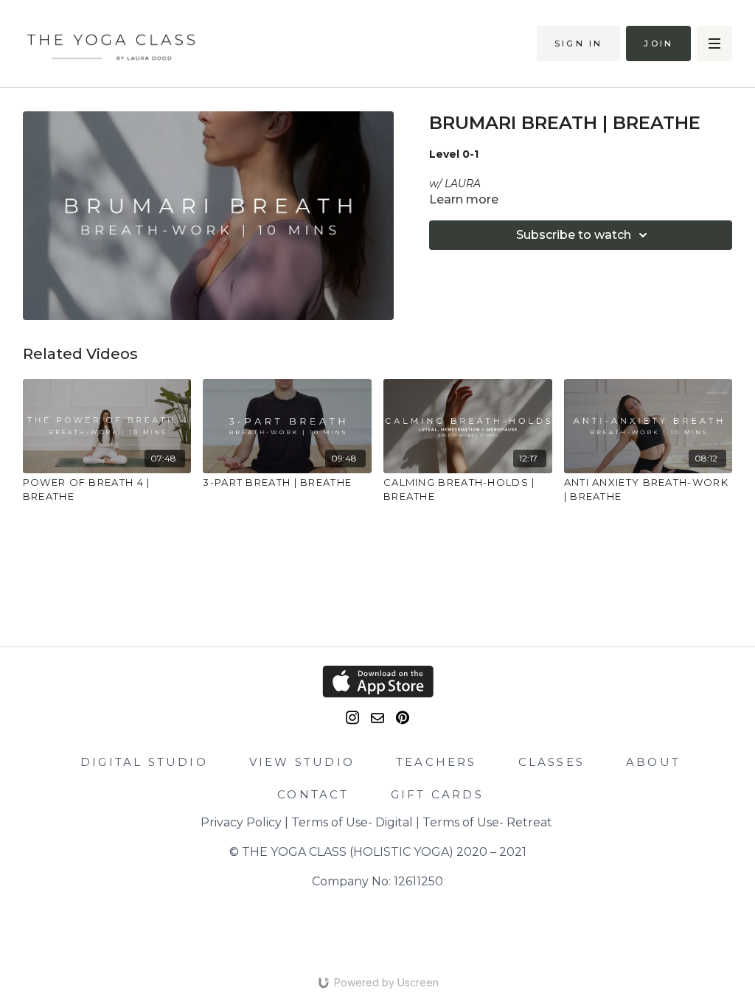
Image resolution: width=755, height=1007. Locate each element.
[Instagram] (352, 717)
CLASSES (551, 762)
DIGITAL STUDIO (144, 762)
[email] (377, 718)
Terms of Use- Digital (352, 822)
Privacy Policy (241, 822)
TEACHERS (436, 762)
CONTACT (313, 794)
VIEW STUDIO (302, 762)
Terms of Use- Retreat (487, 822)
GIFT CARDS (437, 794)
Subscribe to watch (573, 235)
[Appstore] (378, 681)
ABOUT (653, 762)
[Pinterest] (402, 718)
